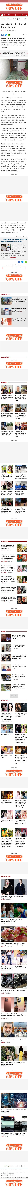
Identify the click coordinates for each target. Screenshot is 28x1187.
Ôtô (2, 1136)
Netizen (14, 302)
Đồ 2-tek (3, 1018)
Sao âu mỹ (3, 592)
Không (20, 267)
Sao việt (3, 899)
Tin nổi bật (15, 19)
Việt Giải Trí (6, 15)
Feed (23, 1166)
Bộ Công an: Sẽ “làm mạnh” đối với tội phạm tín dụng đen (20, 53)
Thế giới (21, 19)
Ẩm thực (3, 946)
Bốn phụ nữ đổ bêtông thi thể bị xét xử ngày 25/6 (7, 53)
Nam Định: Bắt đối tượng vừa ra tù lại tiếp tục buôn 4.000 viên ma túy (14, 241)
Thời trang (3, 1065)
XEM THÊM (14, 696)
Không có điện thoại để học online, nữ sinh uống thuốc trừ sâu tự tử (19, 310)
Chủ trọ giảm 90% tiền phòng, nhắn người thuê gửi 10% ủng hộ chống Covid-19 (19, 300)
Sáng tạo (3, 549)
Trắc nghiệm (4, 561)
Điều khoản (14, 1166)
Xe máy (2, 993)
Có (7, 267)
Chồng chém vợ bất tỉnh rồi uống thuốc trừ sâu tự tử (19, 319)
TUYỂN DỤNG (7, 1166)
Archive (19, 1166)
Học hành (3, 970)
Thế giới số (3, 1113)
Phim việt (3, 923)
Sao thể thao (4, 601)
